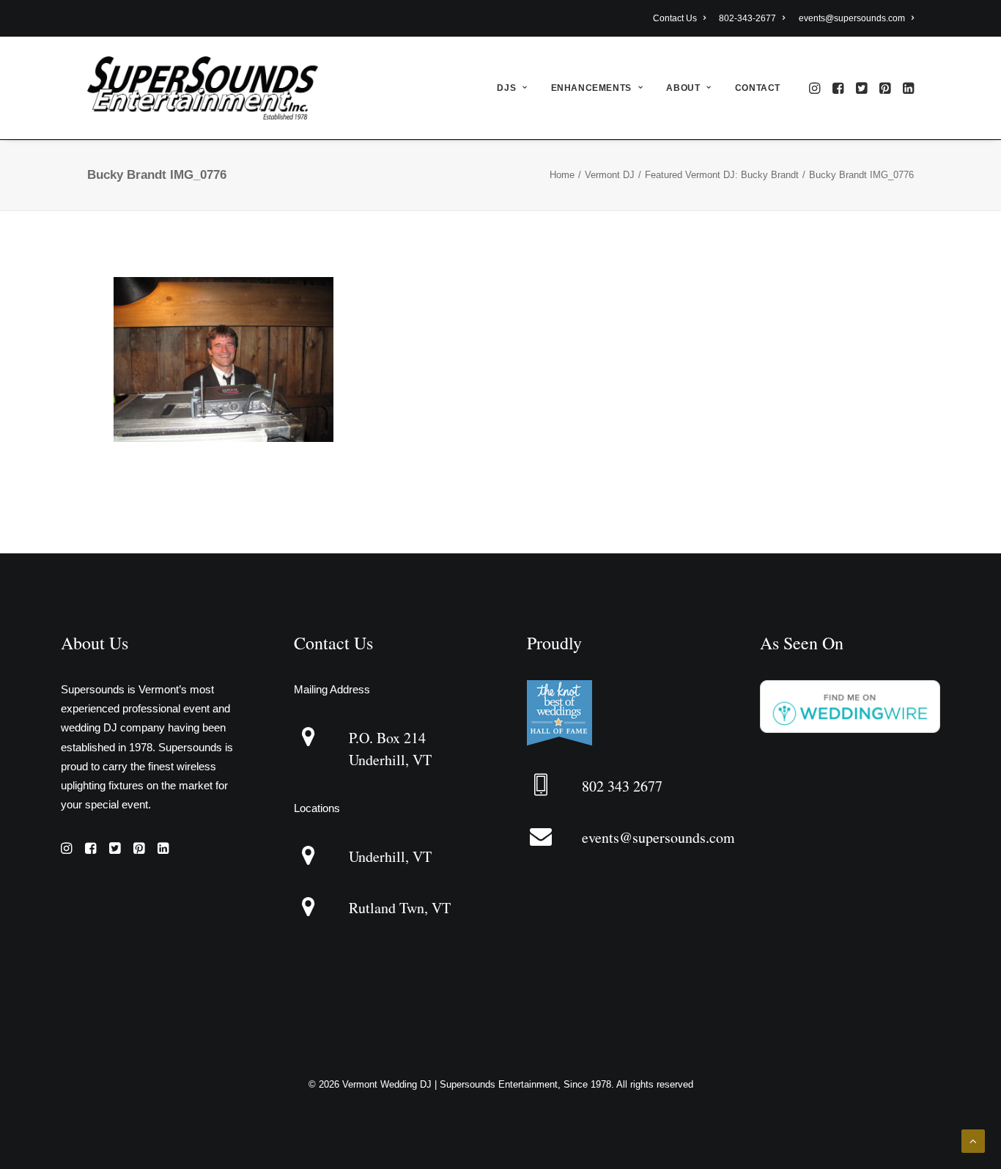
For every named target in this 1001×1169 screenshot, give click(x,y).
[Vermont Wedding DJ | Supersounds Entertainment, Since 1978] (202, 87)
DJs (506, 88)
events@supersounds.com (852, 18)
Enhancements (591, 88)
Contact (757, 88)
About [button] (683, 88)
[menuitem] (682, 18)
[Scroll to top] (973, 1140)
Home (562, 174)
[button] (816, 88)
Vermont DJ (610, 174)
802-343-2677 (747, 18)
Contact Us (675, 18)
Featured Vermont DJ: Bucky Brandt (722, 174)
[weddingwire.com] (850, 729)
